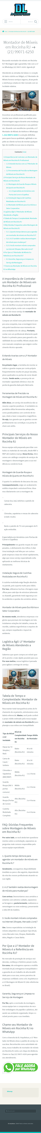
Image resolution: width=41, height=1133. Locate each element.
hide (24, 152)
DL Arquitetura (11, 1123)
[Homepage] (20, 10)
